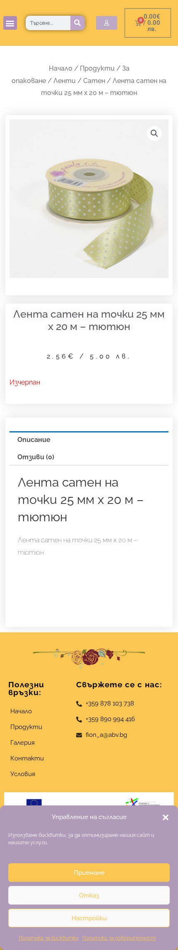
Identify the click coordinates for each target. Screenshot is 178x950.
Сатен (94, 81)
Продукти (97, 68)
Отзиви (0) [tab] (35, 457)
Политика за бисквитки (48, 938)
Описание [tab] (34, 440)
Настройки (89, 918)
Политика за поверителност (119, 938)
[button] (165, 817)
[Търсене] (77, 23)
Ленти (64, 81)
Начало (60, 68)
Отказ (89, 895)
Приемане (89, 872)
